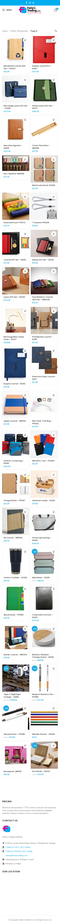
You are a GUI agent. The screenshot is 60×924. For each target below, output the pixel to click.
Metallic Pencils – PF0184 (43, 734)
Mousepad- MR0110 (13, 771)
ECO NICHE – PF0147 (41, 771)
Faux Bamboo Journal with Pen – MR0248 (42, 298)
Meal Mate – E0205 (41, 577)
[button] (25, 40)
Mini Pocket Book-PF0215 (43, 185)
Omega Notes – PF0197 (14, 500)
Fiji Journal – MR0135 (13, 537)
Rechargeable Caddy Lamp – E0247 (14, 338)
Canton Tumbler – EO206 (15, 577)
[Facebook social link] (26, 3)
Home (5, 31)
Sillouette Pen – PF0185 (14, 734)
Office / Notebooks (19, 31)
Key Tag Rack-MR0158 (14, 173)
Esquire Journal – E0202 (14, 383)
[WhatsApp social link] (33, 3)
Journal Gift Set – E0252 (15, 260)
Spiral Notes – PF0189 (13, 615)
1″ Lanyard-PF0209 (40, 222)
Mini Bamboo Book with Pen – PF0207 (15, 67)
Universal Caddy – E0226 (43, 500)
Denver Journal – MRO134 (15, 654)
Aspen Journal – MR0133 (15, 421)
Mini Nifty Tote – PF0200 (43, 461)
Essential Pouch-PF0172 (14, 222)
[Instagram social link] (30, 3)
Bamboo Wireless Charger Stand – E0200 (43, 655)
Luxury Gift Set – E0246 (14, 297)
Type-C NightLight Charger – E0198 (12, 695)
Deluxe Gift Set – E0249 (43, 260)
